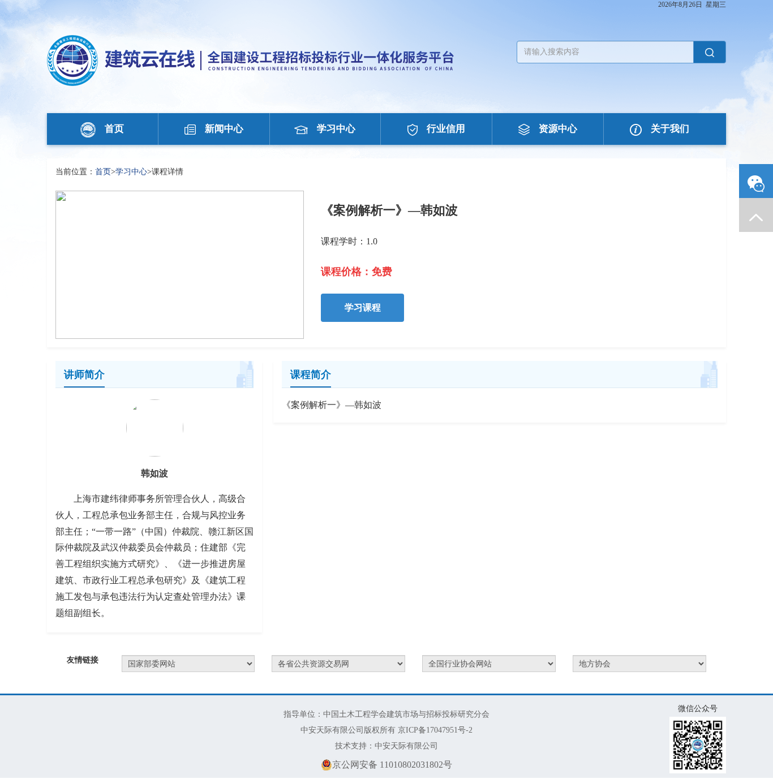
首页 (114, 128)
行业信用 (446, 128)
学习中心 (336, 128)
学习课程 (363, 307)
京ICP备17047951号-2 (435, 730)
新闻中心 (224, 128)
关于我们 (670, 128)
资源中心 (558, 128)
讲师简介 (84, 374)
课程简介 (310, 374)
